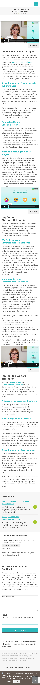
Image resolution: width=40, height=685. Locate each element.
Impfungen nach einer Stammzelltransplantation (12, 518)
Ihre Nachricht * (8, 597)
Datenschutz (30, 667)
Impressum (20, 667)
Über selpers (10, 667)
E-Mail (4, 615)
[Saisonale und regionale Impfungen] (38, 11)
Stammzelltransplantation (12, 385)
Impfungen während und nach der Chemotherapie (15, 502)
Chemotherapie (15, 382)
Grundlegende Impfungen (22, 62)
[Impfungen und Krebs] (2, 11)
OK (17, 681)
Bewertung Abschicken (11, 545)
